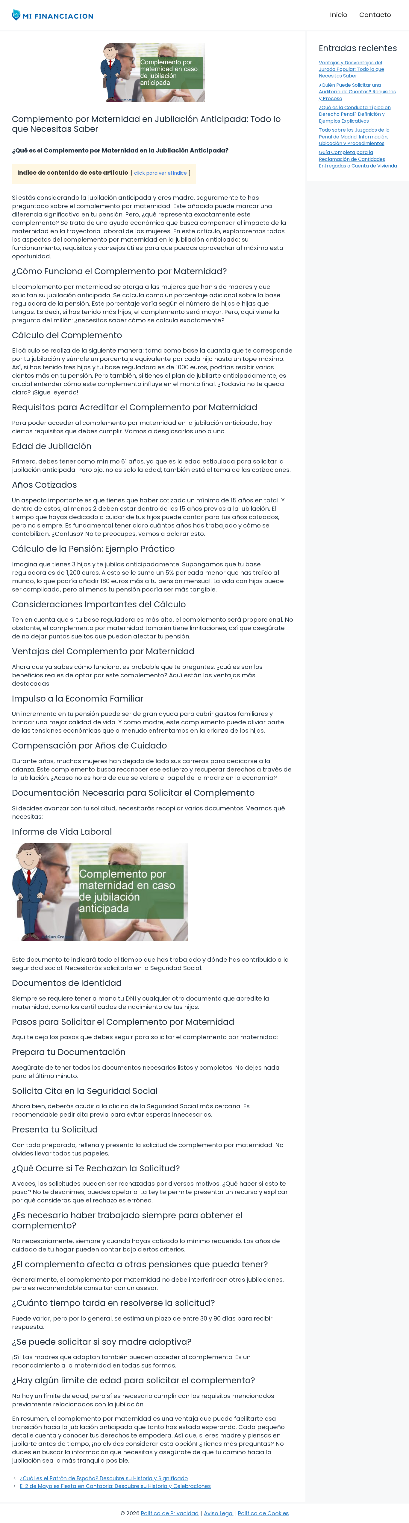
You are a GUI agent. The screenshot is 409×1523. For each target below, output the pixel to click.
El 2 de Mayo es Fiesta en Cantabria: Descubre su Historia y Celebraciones (115, 1486)
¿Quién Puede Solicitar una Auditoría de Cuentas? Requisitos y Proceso (357, 92)
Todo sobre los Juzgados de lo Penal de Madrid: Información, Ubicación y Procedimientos (354, 136)
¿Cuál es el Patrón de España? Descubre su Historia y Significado (104, 1478)
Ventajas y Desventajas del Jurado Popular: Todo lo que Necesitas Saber (351, 69)
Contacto (375, 14)
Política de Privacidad (170, 1513)
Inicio (338, 14)
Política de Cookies (263, 1513)
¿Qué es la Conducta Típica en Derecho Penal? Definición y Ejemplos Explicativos (355, 114)
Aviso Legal (219, 1513)
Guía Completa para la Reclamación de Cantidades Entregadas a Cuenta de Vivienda (358, 159)
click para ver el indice (160, 173)
